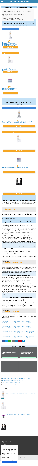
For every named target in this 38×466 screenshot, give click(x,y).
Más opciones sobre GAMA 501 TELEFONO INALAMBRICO (15, 12)
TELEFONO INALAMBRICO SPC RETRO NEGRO (29, 331)
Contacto (4, 444)
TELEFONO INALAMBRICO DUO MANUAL (18, 336)
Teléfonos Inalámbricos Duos (19, 1)
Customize (5, 460)
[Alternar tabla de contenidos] (32, 10)
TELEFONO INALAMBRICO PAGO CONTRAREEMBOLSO (18, 331)
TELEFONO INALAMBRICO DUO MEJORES (29, 336)
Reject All (13, 460)
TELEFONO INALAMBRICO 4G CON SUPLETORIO (19, 326)
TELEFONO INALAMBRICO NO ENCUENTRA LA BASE (6, 326)
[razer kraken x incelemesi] (19, 460)
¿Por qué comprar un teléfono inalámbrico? (12, 15)
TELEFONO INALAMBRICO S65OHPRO (5, 321)
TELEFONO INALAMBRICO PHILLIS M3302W (19, 321)
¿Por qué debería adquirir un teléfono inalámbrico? (13, 14)
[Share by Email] (13, 341)
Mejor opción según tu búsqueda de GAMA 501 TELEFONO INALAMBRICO (18, 11)
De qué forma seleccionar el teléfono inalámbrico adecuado (15, 16)
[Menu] (2, 1)
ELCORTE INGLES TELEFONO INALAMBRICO (29, 326)
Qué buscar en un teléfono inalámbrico (11, 18)
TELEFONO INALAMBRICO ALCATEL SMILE (7, 331)
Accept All (9, 462)
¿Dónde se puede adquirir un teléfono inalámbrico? (14, 19)
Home (2, 3)
